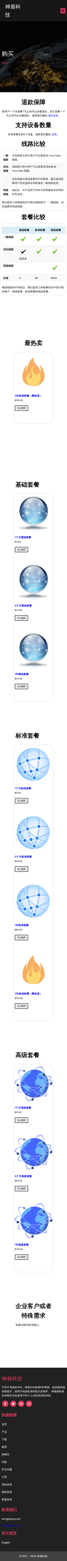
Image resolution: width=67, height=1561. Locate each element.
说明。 (55, 134)
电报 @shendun (11, 1525)
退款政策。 (54, 115)
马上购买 (21, 407)
